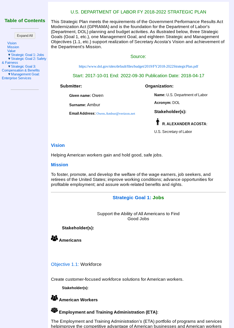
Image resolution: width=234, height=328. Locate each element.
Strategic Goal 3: (21, 68)
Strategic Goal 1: (27, 55)
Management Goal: (21, 76)
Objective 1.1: (65, 264)
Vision (11, 43)
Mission (13, 47)
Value (11, 51)
